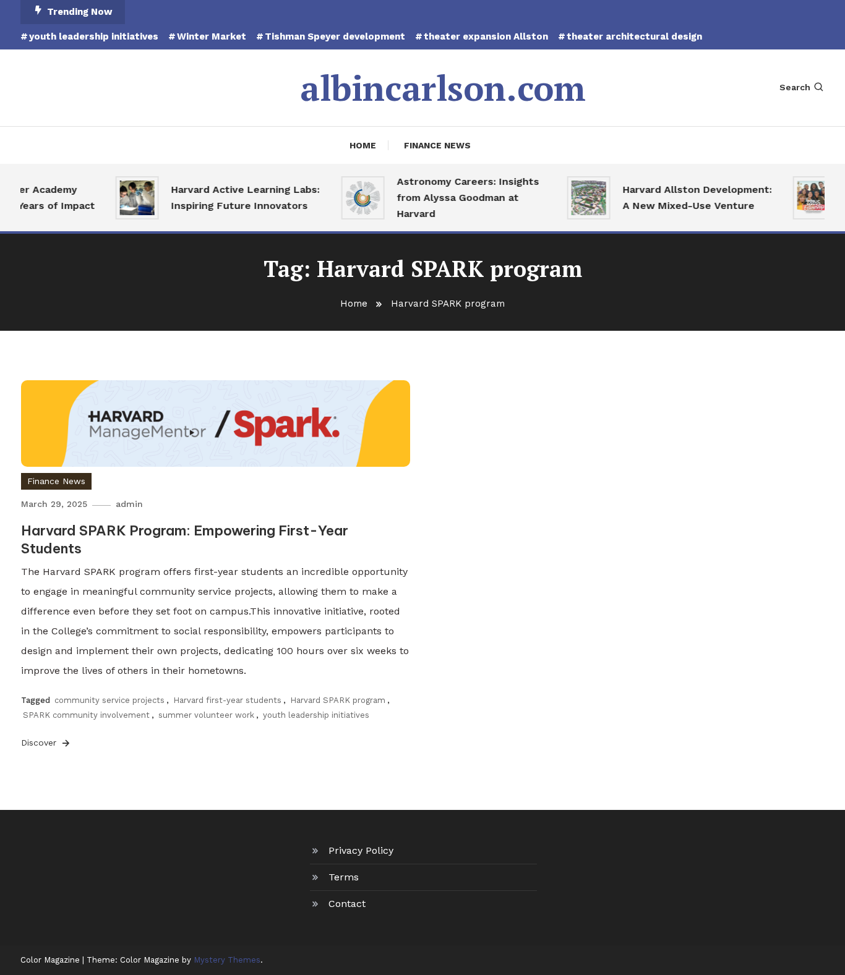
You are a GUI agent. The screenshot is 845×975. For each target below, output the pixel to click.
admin (129, 504)
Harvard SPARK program (337, 700)
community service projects (109, 700)
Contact (347, 903)
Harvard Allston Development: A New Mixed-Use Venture (690, 197)
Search (794, 87)
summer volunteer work (206, 715)
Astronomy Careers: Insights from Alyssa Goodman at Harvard (461, 197)
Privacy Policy (360, 850)
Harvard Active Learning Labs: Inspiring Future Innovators (239, 197)
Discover (40, 742)
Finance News (437, 145)
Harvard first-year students (227, 700)
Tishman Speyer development (335, 36)
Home (363, 145)
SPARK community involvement (86, 715)
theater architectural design (634, 36)
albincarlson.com (443, 88)
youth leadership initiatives (93, 36)
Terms (343, 877)
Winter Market (211, 36)
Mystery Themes (227, 959)
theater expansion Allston (486, 36)
